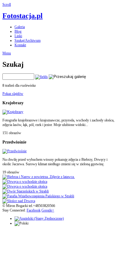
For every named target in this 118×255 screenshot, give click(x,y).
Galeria (20, 27)
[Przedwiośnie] (14, 151)
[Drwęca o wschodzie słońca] (24, 181)
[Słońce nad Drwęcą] (18, 201)
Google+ (47, 210)
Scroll (6, 4)
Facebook (34, 210)
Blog (18, 31)
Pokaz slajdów (12, 94)
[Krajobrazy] (12, 112)
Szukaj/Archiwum (28, 40)
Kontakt (20, 45)
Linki (18, 36)
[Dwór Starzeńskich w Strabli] (25, 191)
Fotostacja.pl (22, 16)
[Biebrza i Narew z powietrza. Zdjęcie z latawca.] (38, 177)
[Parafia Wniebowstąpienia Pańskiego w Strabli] (38, 196)
